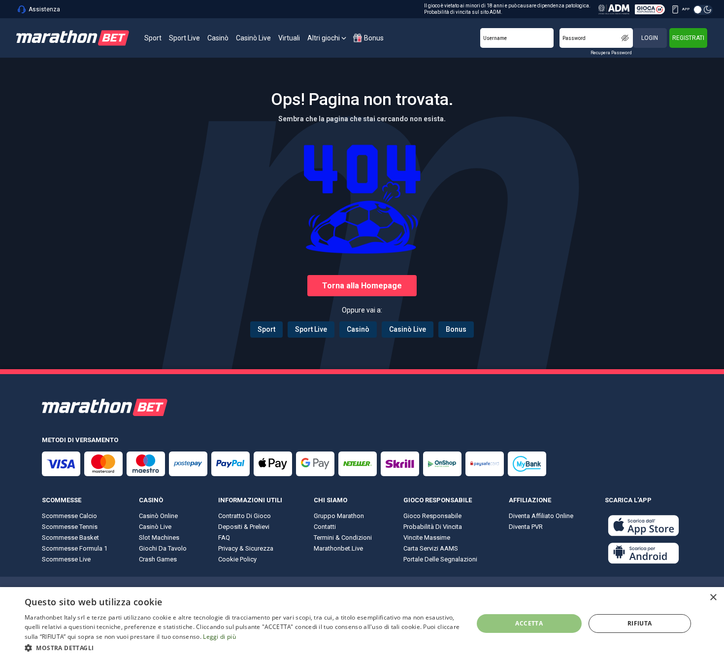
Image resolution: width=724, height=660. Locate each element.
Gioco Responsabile (432, 516)
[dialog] (362, 623)
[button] (242, 647)
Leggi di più (219, 636)
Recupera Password (611, 52)
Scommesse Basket (70, 537)
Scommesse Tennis (70, 526)
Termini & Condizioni (343, 537)
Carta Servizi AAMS (430, 548)
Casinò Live (407, 329)
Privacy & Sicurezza (245, 548)
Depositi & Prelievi (243, 526)
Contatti (325, 526)
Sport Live (311, 329)
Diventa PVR (526, 526)
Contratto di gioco (244, 516)
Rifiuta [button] (639, 623)
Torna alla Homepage (362, 285)
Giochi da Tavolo (163, 548)
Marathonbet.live (338, 548)
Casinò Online (158, 516)
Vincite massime (426, 537)
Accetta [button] (529, 623)
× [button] (713, 597)
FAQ (224, 537)
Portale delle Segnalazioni (440, 559)
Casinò (358, 329)
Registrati (688, 38)
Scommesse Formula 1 (74, 548)
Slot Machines (159, 537)
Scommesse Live (66, 559)
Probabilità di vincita (432, 526)
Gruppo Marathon (339, 516)
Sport (266, 329)
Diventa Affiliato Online (541, 516)
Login (649, 38)
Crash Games (158, 559)
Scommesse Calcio (69, 516)
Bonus (456, 329)
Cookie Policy (237, 559)
